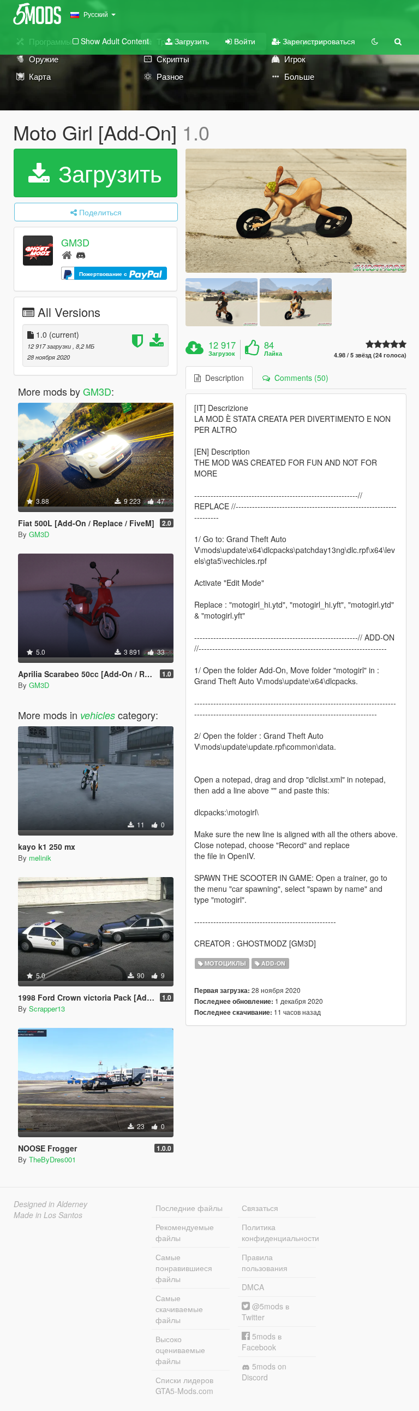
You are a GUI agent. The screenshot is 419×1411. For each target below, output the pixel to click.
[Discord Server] (81, 254)
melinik (40, 858)
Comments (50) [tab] (299, 377)
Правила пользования (265, 1262)
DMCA (253, 1286)
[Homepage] (67, 254)
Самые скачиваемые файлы (179, 1308)
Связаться (260, 1207)
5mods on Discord (264, 1372)
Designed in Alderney (50, 1203)
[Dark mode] (374, 41)
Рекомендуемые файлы (184, 1232)
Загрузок (221, 353)
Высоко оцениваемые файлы (180, 1349)
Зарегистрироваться (317, 41)
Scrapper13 (47, 1008)
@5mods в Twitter (265, 1311)
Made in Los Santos (48, 1214)
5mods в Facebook (262, 1342)
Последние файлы (189, 1207)
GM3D (75, 242)
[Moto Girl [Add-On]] (295, 211)
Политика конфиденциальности (279, 1232)
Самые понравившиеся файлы (183, 1267)
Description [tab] (222, 377)
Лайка (273, 353)
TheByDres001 (52, 1159)
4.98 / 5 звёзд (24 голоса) (370, 355)
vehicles (97, 715)
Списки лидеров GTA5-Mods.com (184, 1385)
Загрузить (190, 41)
